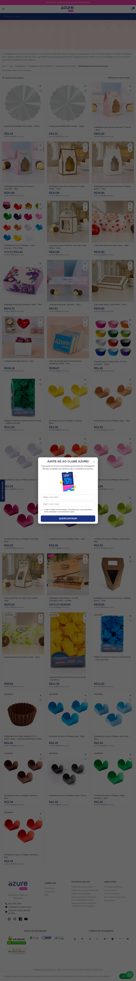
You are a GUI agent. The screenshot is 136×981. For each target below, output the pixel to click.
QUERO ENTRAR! (68, 518)
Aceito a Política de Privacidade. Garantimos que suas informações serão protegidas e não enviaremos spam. (68, 511)
